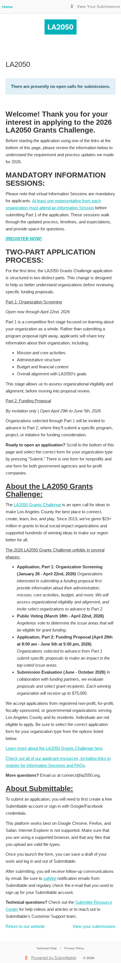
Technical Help (46, 948)
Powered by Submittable (53, 958)
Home (7, 6)
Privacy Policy (74, 948)
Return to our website (25, 926)
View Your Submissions (98, 6)
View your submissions (94, 926)
